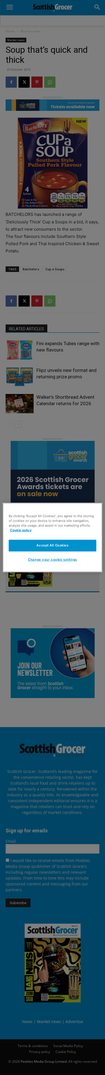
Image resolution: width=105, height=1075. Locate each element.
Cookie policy (21, 530)
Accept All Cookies (52, 545)
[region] (52, 537)
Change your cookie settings (52, 560)
